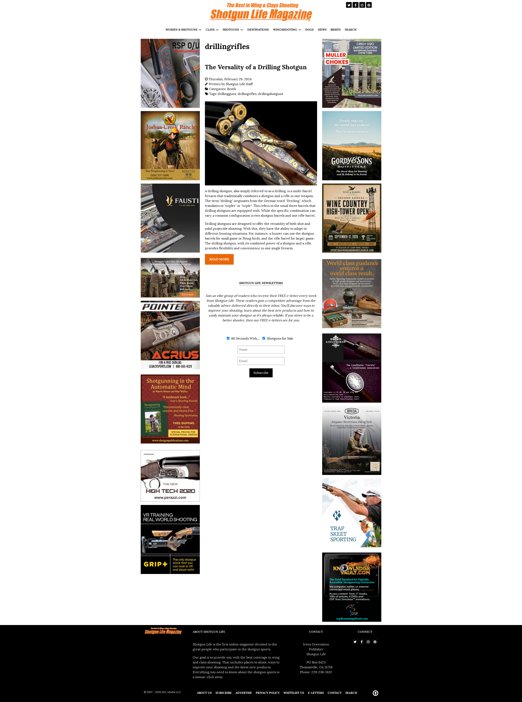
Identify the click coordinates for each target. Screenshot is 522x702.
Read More (219, 259)
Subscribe (261, 373)
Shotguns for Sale (279, 339)
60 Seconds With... (245, 339)
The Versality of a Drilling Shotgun (256, 67)
